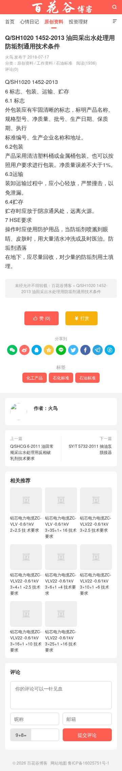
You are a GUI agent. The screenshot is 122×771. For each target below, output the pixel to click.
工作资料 (45, 63)
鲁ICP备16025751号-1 (88, 763)
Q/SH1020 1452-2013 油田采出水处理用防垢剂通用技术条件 (64, 288)
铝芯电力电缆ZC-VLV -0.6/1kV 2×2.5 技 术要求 (25, 524)
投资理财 (78, 21)
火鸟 (53, 407)
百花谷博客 (61, 7)
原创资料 (53, 21)
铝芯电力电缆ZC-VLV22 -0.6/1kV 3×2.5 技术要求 (95, 524)
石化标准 (61, 377)
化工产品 (34, 377)
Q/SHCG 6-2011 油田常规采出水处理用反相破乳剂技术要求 (32, 452)
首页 (10, 21)
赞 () (41, 318)
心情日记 (29, 21)
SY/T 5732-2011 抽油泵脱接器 (90, 449)
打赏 (81, 318)
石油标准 (64, 63)
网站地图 (58, 763)
